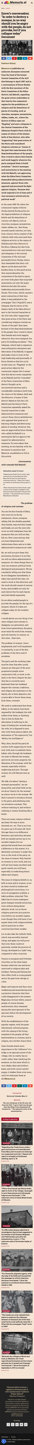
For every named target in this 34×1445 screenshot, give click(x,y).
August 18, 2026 (5, 1370)
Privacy (13, 1437)
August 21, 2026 (5, 1161)
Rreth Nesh (4, 1437)
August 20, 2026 (5, 1202)
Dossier (8, 8)
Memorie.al (5, 1439)
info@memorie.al (17, 1414)
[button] (4, 1441)
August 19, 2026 (5, 1329)
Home (2, 8)
